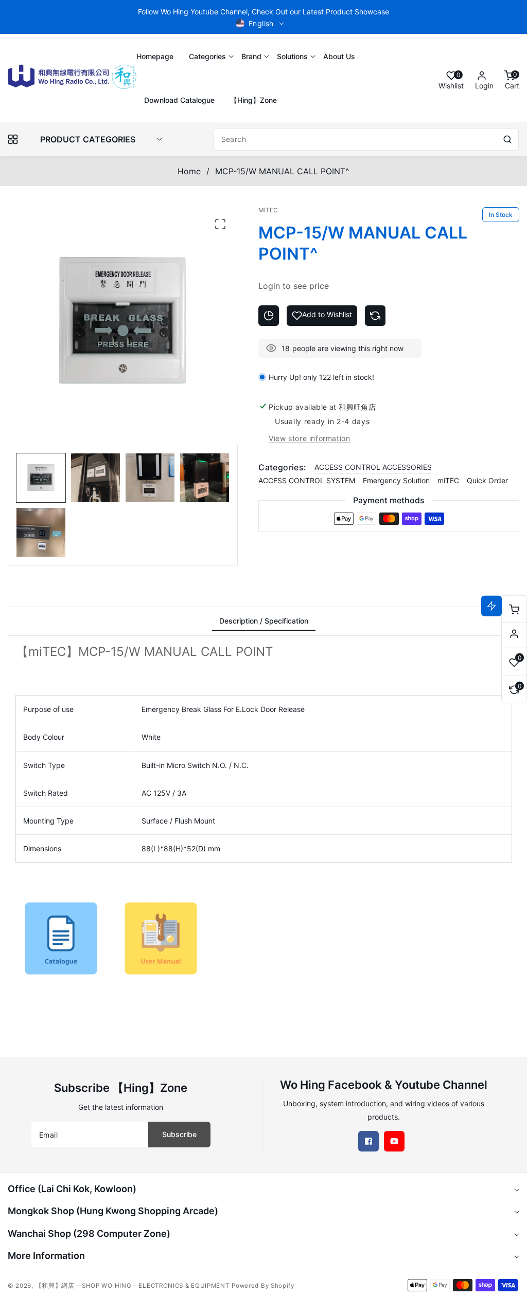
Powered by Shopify (263, 1285)
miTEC (448, 480)
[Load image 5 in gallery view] (40, 532)
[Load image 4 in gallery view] (204, 477)
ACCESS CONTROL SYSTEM (306, 480)
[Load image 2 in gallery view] (95, 477)
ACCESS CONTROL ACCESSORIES (373, 467)
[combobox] (366, 139)
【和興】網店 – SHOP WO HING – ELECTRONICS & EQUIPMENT (133, 1285)
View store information (309, 438)
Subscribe (179, 1134)
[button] (207, 56)
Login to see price (293, 286)
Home (189, 171)
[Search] (507, 139)
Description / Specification (263, 620)
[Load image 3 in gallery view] (150, 477)
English (261, 23)
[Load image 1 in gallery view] (40, 477)
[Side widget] (514, 634)
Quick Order (487, 480)
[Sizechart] (268, 315)
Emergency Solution (396, 480)
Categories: (282, 467)
